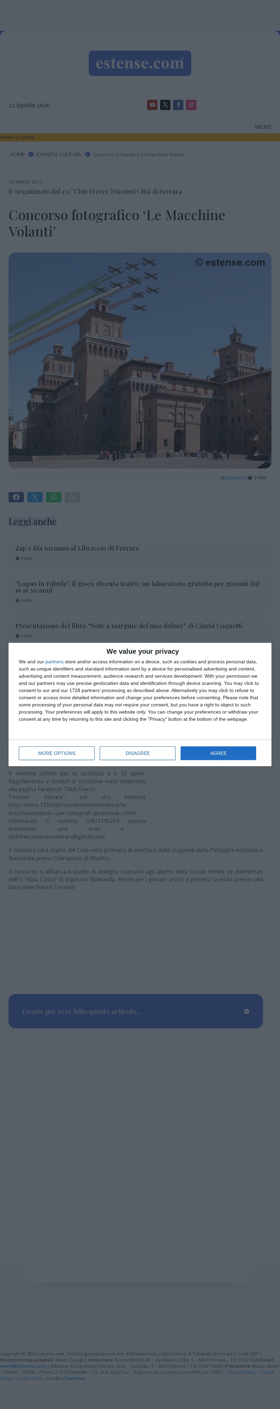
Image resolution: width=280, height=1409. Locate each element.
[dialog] (140, 704)
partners (54, 661)
